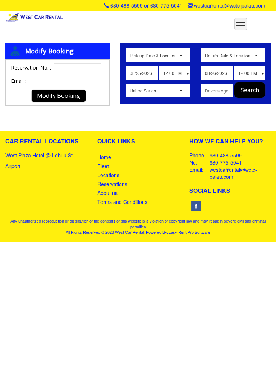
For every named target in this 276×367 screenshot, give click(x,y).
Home (104, 157)
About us (107, 192)
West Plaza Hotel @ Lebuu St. (39, 155)
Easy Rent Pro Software (189, 232)
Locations (108, 174)
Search (250, 90)
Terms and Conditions (122, 201)
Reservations (112, 183)
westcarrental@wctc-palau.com (229, 5)
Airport (12, 166)
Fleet (103, 166)
